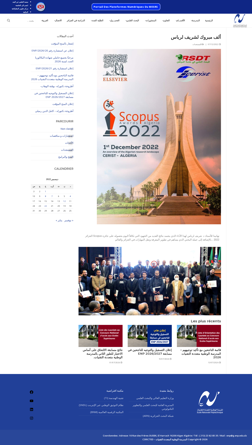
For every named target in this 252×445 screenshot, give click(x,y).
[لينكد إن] (31, 409)
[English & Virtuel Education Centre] (40, 7)
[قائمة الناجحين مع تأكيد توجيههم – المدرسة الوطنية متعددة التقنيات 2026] (199, 336)
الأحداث (69, 142)
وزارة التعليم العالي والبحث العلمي (155, 398)
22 (45, 206)
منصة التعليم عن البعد (20, 2)
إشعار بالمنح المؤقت (62, 43)
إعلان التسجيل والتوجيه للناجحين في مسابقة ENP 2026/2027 (150, 351)
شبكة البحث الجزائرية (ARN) (158, 415)
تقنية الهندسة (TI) (113, 398)
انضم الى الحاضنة (22, 5)
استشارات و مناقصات (61, 135)
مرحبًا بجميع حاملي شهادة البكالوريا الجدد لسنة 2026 (54, 59)
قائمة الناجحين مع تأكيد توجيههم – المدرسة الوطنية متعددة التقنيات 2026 (200, 353)
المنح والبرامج (65, 156)
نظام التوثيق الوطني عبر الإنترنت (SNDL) (101, 405)
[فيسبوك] (31, 392)
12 (64, 201)
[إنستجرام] (31, 418)
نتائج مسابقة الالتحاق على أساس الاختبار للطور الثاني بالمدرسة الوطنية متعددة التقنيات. (103, 353)
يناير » (59, 220)
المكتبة (25, 12)
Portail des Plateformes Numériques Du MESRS (126, 6)
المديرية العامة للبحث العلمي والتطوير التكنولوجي (153, 406)
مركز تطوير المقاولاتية (20, 8)
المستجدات (197, 44)
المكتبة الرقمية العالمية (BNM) (106, 412)
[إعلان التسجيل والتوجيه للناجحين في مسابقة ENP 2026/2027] (150, 336)
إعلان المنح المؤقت (62, 104)
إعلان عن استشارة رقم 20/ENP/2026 (52, 50)
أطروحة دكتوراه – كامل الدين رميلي (54, 111)
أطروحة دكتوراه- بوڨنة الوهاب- (56, 86)
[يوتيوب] (31, 401)
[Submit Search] (8, 20)
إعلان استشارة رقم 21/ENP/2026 (54, 68)
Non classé (67, 128)
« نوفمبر (68, 220)
